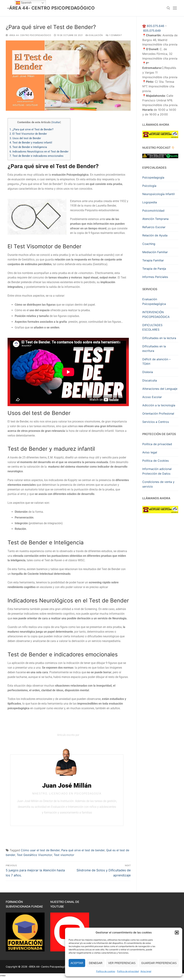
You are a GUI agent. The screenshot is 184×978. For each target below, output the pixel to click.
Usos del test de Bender (25, 138)
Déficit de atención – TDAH (156, 361)
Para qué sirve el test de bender (83, 850)
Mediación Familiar (155, 252)
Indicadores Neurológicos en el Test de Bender (39, 151)
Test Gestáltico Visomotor (34, 855)
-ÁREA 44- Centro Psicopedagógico (51, 8)
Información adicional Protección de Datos (157, 471)
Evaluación (95, 35)
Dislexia (147, 372)
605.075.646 (155, 26)
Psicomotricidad (153, 210)
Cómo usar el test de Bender (40, 850)
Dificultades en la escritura (154, 348)
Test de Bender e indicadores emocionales (36, 155)
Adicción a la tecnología (158, 405)
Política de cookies (105, 971)
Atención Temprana (155, 219)
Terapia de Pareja (154, 268)
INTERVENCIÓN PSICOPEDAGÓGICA (156, 314)
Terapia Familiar (153, 260)
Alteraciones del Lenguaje (159, 388)
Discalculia (149, 380)
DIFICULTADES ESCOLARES (152, 327)
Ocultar (56, 122)
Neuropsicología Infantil (158, 194)
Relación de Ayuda (154, 235)
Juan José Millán (66, 785)
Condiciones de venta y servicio (158, 484)
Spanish (25, 2)
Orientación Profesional (158, 413)
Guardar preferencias (159, 963)
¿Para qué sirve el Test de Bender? (31, 129)
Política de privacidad (128, 971)
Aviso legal (146, 971)
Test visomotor (64, 855)
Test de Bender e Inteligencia (28, 147)
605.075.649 (152, 30)
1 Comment (115, 35)
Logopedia (149, 202)
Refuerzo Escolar (153, 227)
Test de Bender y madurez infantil (31, 142)
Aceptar (77, 963)
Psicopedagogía (153, 177)
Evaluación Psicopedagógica (154, 301)
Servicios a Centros (155, 422)
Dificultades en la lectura (159, 338)
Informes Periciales (155, 277)
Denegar (95, 963)
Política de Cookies (155, 460)
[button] (177, 932)
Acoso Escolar (152, 397)
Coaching (148, 244)
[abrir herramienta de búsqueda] (168, 8)
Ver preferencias (121, 963)
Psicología (149, 186)
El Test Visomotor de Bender (28, 133)
